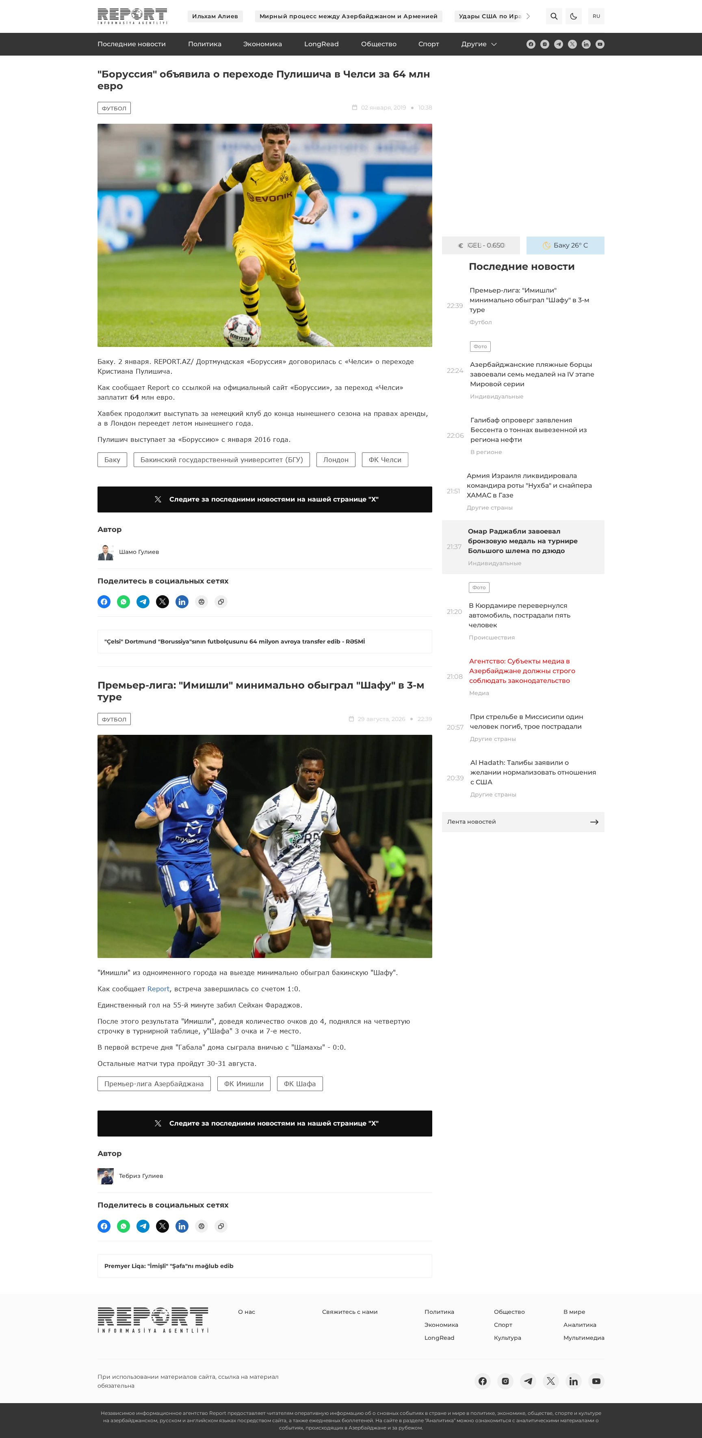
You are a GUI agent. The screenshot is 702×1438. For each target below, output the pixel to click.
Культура (507, 1337)
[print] (201, 601)
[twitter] (572, 44)
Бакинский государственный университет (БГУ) (222, 459)
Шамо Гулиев (139, 551)
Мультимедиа (583, 1337)
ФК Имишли (244, 1083)
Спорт (503, 1324)
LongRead (440, 1337)
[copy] (221, 601)
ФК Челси (385, 459)
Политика (439, 1311)
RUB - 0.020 (486, 245)
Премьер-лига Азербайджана (154, 1083)
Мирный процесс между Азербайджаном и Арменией (349, 16)
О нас (246, 1311)
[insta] (544, 44)
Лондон (336, 459)
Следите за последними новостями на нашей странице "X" (274, 499)
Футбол (114, 108)
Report (158, 988)
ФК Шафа (300, 1083)
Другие (474, 44)
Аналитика (579, 1324)
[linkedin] (586, 44)
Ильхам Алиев (215, 16)
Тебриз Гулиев (141, 1176)
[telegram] (558, 44)
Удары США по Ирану (494, 16)
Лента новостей (471, 821)
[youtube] (600, 44)
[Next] (522, 16)
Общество (509, 1311)
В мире (574, 1311)
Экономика (441, 1324)
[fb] (530, 44)
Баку (112, 459)
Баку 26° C (571, 245)
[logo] (132, 16)
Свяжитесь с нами (350, 1311)
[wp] (123, 601)
